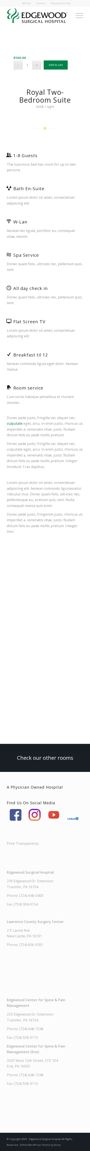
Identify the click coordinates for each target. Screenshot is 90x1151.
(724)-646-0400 (31, 895)
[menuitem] (26, 3)
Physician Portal (60, 3)
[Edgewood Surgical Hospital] (37, 15)
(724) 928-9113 (26, 1037)
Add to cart (56, 65)
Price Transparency (23, 843)
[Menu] (77, 15)
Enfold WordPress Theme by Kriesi (40, 1144)
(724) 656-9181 (31, 944)
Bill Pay (26, 3)
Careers (41, 3)
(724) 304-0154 (26, 904)
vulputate (14, 423)
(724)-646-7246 (31, 1028)
